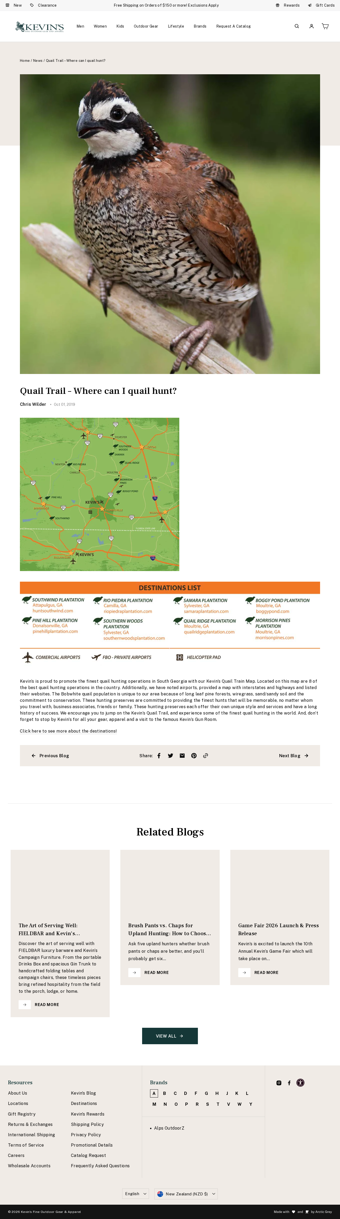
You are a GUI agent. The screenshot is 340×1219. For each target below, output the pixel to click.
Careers (16, 1155)
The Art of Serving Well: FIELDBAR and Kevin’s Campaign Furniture (48, 930)
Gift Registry (22, 1114)
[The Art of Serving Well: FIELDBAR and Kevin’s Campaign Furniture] (60, 882)
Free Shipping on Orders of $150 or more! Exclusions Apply (166, 5)
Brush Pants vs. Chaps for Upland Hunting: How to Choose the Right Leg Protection (168, 930)
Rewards (292, 5)
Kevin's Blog (83, 1093)
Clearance (47, 5)
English (132, 1193)
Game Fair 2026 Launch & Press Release (278, 929)
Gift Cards (325, 5)
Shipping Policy (87, 1124)
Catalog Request (88, 1155)
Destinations (84, 1103)
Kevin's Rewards (87, 1114)
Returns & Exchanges (30, 1124)
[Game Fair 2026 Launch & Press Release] (279, 882)
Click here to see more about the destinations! (68, 731)
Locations (18, 1103)
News (38, 61)
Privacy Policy (86, 1134)
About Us (17, 1093)
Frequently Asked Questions (100, 1165)
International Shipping (31, 1134)
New (18, 5)
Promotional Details (92, 1145)
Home (25, 61)
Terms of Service (26, 1145)
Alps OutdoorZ (169, 1128)
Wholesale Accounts (29, 1165)
